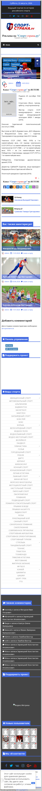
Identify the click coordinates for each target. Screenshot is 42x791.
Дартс (21, 458)
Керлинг (21, 461)
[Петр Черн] (5, 732)
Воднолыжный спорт (21, 434)
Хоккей (20, 569)
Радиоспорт (21, 512)
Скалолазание (21, 527)
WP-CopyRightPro (22, 790)
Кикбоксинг (21, 464)
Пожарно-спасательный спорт (21, 503)
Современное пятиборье (21, 530)
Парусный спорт (21, 491)
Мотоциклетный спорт (21, 485)
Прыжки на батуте (21, 509)
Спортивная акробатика (21, 533)
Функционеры (10, 68)
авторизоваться (8, 328)
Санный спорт (21, 521)
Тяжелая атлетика (21, 557)
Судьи (6, 64)
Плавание (21, 497)
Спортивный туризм (21, 539)
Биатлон (21, 413)
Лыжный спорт (20, 476)
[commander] (33, 732)
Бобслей (21, 419)
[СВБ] (5, 745)
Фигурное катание (21, 563)
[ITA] (12, 739)
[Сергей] (26, 745)
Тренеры (15, 64)
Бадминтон (21, 407)
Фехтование (21, 560)
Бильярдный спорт (21, 416)
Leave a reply (28, 253)
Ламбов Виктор (26, 637)
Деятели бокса (10, 60)
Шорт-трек (21, 578)
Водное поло (21, 431)
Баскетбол (21, 410)
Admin (10, 83)
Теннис (21, 548)
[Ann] (12, 732)
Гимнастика (20, 446)
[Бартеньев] (26, 739)
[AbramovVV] (12, 745)
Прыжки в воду (20, 506)
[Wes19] (5, 739)
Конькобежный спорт (21, 470)
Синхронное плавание (21, 524)
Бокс (21, 422)
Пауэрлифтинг (21, 494)
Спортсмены (24, 60)
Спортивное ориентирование (21, 536)
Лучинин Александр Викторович (17, 277)
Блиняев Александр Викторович (17, 305)
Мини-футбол (21, 479)
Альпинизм (21, 404)
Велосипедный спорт (21, 428)
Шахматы (21, 572)
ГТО (21, 581)
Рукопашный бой (21, 518)
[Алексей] (33, 745)
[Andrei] (33, 739)
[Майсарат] (20, 739)
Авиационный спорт (20, 398)
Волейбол (21, 440)
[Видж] (20, 745)
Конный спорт (21, 467)
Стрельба (20, 542)
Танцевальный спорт (21, 545)
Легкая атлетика (21, 473)
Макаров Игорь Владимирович (17, 248)
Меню (8, 45)
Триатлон (21, 551)
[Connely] (20, 732)
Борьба (20, 425)
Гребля (20, 455)
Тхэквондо (21, 554)
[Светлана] (26, 732)
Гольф (21, 449)
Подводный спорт (21, 500)
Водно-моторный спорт (21, 437)
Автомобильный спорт (21, 401)
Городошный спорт (21, 452)
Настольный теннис (21, 488)
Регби (21, 515)
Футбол (21, 566)
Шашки (21, 575)
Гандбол (21, 443)
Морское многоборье (21, 482)
